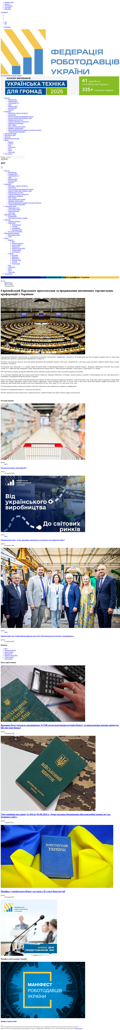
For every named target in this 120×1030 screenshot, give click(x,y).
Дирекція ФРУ (13, 101)
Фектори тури (16, 260)
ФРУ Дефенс (12, 125)
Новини (10, 142)
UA (5, 22)
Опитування (8, 5)
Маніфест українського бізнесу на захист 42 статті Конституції (33, 891)
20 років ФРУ (12, 108)
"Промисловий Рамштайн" (17, 132)
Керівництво (12, 99)
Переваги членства (14, 221)
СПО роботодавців (14, 209)
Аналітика (7, 7)
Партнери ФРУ (17, 230)
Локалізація (12, 115)
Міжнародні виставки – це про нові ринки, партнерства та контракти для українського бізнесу (33, 540)
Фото (10, 150)
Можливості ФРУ (10, 135)
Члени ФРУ (12, 223)
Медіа (6, 140)
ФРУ (13, 241)
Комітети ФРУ (9, 2)
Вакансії (11, 110)
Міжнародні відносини (11, 138)
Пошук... (3, 157)
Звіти (10, 104)
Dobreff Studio (78, 1028)
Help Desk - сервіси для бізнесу (18, 113)
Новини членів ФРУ (18, 248)
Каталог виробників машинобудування (20, 116)
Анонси (7, 4)
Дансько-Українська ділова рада (18, 121)
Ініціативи (7, 111)
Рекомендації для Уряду (15, 120)
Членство (7, 137)
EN (5, 24)
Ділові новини (16, 250)
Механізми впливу (14, 235)
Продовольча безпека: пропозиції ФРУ (14, 468)
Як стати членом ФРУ (15, 231)
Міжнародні (16, 247)
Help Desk (7, 9)
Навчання (15, 257)
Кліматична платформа (15, 123)
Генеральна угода (13, 208)
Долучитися (8, 154)
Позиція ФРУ (12, 216)
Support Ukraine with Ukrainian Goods (20, 118)
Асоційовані (16, 228)
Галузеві (14, 226)
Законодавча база (13, 211)
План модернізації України (16, 126)
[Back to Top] (1, 1025)
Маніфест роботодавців (15, 128)
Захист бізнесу (16, 245)
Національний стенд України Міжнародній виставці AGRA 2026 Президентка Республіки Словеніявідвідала (37, 636)
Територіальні (16, 225)
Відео (10, 148)
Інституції (11, 213)
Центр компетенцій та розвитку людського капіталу (24, 130)
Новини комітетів (17, 243)
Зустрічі (14, 262)
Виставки (15, 255)
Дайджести (11, 147)
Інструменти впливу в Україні (17, 218)
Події (10, 236)
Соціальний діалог (10, 133)
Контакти (7, 27)
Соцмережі (4, 12)
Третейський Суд (13, 103)
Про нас (7, 98)
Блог (9, 145)
